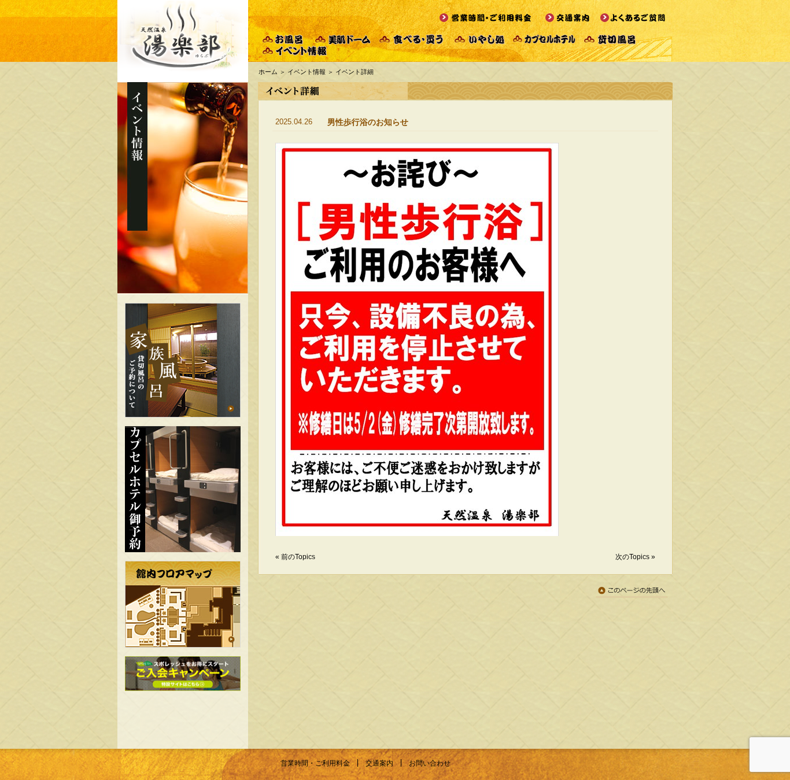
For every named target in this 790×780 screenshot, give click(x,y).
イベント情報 (306, 71)
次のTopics (632, 557)
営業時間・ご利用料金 (315, 763)
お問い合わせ (430, 763)
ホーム (268, 71)
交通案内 (379, 763)
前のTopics (298, 557)
